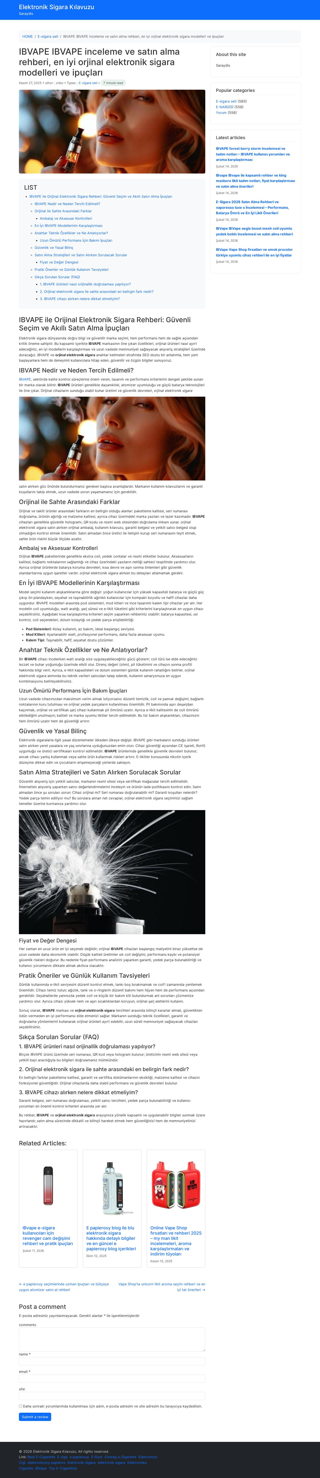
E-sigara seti (48, 36)
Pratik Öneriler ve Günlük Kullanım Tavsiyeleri (72, 269)
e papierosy (79, 1457)
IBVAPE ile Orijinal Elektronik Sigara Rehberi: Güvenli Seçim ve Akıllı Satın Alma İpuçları (100, 196)
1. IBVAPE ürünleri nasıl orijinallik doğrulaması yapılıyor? (85, 284)
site (22, 1389)
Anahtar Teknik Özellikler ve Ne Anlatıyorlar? (71, 233)
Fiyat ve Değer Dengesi (59, 262)
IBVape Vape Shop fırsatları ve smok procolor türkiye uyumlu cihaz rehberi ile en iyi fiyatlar (254, 252)
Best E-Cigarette (41, 1457)
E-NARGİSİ (224, 107)
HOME (27, 36)
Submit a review (35, 1417)
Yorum (221, 112)
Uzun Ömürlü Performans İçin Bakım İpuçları (76, 240)
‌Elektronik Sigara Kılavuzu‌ (56, 7)
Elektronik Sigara (81, 1462)
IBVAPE (25, 379)
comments (27, 1325)
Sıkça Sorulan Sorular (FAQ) (57, 277)
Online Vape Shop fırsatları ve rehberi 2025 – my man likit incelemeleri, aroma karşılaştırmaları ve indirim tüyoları (176, 1241)
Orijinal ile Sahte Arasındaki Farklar (63, 211)
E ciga (62, 1457)
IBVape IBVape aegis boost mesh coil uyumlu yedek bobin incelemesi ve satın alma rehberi (254, 231)
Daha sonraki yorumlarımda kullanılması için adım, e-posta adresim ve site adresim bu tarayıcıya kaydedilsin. (112, 1406)
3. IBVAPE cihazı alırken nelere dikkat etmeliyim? (80, 299)
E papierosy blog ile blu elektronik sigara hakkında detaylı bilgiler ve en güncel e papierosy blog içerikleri (111, 1238)
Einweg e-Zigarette (120, 1457)
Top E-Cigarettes (63, 1468)
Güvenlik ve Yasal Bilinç (54, 247)
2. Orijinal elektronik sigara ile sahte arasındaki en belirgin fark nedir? (96, 291)
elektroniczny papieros (46, 1462)
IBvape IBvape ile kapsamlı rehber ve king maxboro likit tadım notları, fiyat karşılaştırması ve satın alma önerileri (255, 181)
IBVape (41, 1468)
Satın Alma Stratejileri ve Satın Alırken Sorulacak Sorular (81, 255)
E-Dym (97, 1457)
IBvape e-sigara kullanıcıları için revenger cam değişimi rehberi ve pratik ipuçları (48, 1235)
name (25, 1354)
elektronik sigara (111, 1462)
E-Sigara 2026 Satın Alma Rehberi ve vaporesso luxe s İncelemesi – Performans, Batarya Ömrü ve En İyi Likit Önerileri (252, 207)
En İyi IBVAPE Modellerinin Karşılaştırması (69, 225)
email (24, 1371)
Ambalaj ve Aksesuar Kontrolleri (66, 218)
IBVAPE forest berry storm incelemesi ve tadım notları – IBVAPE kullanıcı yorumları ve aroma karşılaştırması (253, 154)
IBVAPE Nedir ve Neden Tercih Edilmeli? (67, 204)
